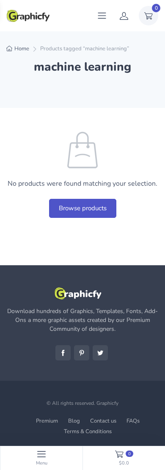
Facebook (63, 352)
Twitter (100, 352)
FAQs (133, 421)
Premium (47, 421)
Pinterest (81, 352)
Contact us (103, 421)
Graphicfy (107, 403)
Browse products (83, 208)
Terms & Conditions (88, 431)
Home (21, 48)
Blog (74, 421)
